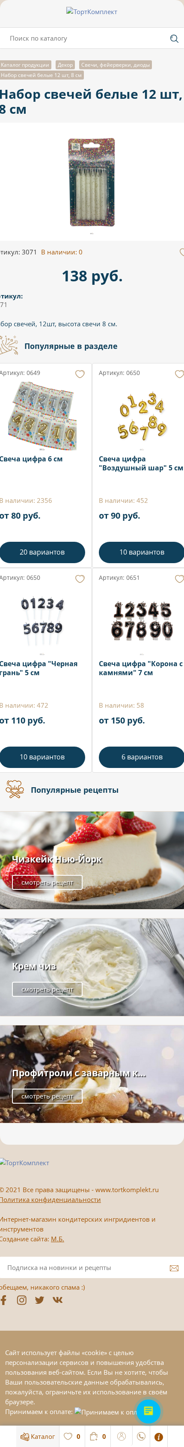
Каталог (42, 1436)
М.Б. (57, 1238)
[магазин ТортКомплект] (92, 11)
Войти (122, 1435)
